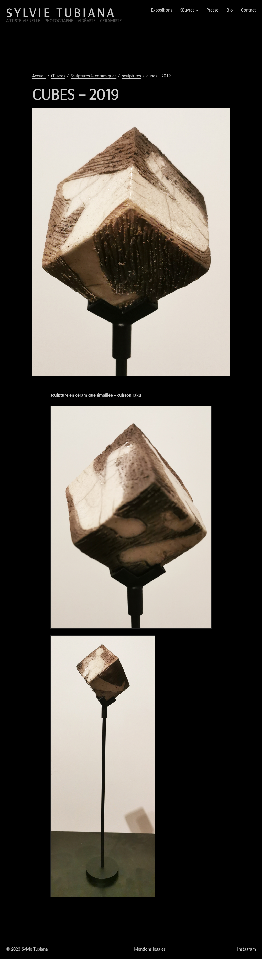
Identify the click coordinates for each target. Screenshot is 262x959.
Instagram (246, 949)
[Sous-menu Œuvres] (196, 10)
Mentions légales (150, 949)
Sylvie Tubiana (61, 12)
